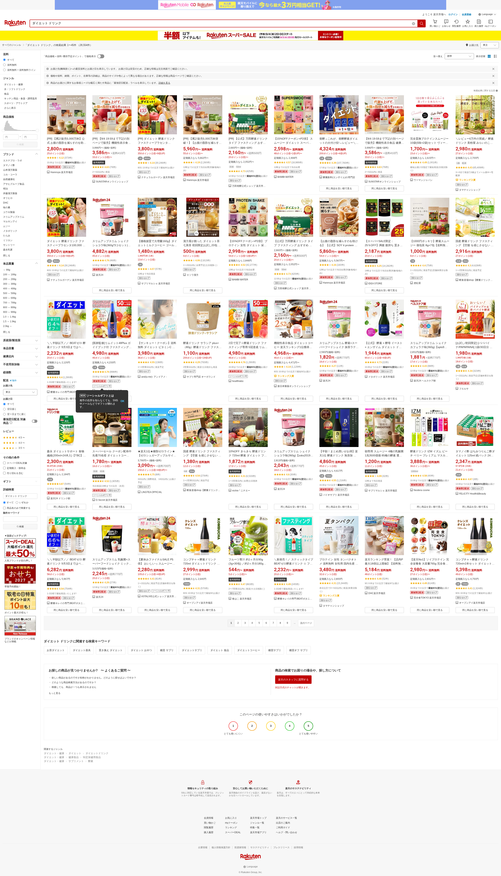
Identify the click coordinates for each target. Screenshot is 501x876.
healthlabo (237, 381)
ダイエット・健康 (54, 753)
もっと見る (54, 693)
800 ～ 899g (9, 307)
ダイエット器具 (82, 650)
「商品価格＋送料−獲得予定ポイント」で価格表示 (69, 56)
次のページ (306, 623)
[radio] (4, 59)
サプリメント (76, 761)
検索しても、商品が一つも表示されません (74, 687)
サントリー (9, 245)
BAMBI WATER (286, 177)
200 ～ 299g (9, 279)
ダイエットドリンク (97, 753)
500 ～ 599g (9, 293)
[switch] (34, 421)
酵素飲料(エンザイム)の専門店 (339, 177)
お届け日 (8, 399)
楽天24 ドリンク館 (60, 498)
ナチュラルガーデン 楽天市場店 (158, 177)
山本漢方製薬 (10, 170)
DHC (5, 202)
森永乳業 (8, 249)
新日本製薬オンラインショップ (294, 386)
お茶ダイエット (56, 650)
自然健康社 (9, 179)
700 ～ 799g (9, 302)
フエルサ (464, 389)
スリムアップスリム (13, 216)
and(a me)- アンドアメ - (154, 377)
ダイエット (74, 753)
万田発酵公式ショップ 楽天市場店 (250, 186)
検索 (21, 144)
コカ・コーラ (10, 174)
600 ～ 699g (9, 298)
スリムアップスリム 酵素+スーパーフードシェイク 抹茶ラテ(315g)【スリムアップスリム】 (338, 347)
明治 (5, 188)
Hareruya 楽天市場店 (61, 172)
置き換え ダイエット (111, 650)
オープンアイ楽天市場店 (200, 603)
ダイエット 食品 (219, 650)
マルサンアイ (10, 221)
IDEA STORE (375, 283)
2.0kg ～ (7, 326)
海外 (14, 380)
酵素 (90, 761)
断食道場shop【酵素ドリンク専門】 (477, 280)
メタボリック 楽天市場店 (381, 377)
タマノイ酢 (9, 165)
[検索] (422, 23)
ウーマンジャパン (423, 180)
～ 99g (6, 269)
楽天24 (99, 275)
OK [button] (122, 401)
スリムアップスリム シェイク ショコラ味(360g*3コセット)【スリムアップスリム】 (110, 245)
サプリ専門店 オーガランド (201, 377)
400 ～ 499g (9, 288)
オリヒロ (8, 198)
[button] (487, 14)
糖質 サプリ (167, 650)
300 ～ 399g (9, 284)
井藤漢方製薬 (10, 193)
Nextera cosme (422, 490)
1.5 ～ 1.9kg (9, 321)
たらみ (6, 235)
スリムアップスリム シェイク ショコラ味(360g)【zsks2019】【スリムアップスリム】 (293, 455)
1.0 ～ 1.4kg (9, 316)
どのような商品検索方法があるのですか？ (74, 682)
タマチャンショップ (469, 190)
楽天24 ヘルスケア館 (425, 381)
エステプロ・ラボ (12, 160)
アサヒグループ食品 (13, 184)
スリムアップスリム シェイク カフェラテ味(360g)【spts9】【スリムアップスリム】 (428, 347)
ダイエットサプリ (192, 650)
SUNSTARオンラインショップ (112, 181)
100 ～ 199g (9, 274)
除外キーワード (11, 513)
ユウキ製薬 (9, 212)
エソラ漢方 (192, 275)
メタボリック (10, 231)
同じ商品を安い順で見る (339, 188)
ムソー (6, 226)
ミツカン (8, 240)
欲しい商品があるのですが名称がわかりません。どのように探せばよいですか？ (94, 677)
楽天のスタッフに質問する (293, 679)
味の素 (6, 207)
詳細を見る (164, 83)
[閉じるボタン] (493, 69)
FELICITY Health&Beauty (472, 494)
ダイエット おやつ (141, 650)
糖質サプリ (274, 650)
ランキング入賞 (467, 180)
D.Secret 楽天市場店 (106, 500)
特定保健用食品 (92, 757)
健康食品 (73, 757)
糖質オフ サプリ (298, 650)
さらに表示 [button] (10, 108)
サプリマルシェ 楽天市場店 (155, 283)
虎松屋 (417, 283)
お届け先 (8, 385)
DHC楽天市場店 (376, 593)
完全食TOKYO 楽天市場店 (427, 598)
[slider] (3, 130)
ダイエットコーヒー (248, 650)
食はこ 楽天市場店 (241, 599)
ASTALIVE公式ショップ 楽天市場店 (159, 596)
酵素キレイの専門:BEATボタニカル (68, 392)
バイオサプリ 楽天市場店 (336, 495)
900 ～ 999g (9, 312)
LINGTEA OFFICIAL (151, 492)
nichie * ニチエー (241, 490)
